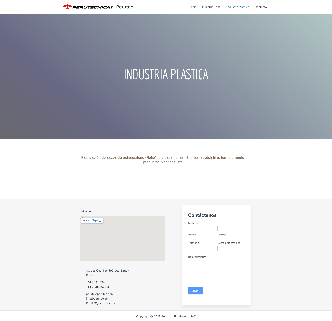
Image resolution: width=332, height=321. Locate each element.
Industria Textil (211, 7)
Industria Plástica (238, 7)
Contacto (261, 7)
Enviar (195, 290)
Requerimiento (197, 256)
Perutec (124, 7)
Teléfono (193, 242)
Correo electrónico (229, 242)
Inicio (193, 7)
